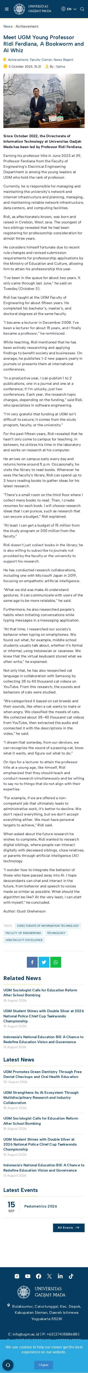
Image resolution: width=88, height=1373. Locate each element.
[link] (36, 9)
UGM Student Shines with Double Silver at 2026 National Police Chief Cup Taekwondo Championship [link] (43, 1016)
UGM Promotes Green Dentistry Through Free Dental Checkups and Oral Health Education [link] (42, 1074)
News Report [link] (63, 60)
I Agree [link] (44, 1365)
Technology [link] (56, 933)
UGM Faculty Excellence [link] (24, 940)
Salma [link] (60, 67)
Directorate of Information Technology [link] (48, 925)
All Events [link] (65, 1227)
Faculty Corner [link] (41, 60)
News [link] (8, 26)
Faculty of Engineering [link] (23, 933)
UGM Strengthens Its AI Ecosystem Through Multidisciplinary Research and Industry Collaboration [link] (41, 1097)
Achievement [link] (27, 26)
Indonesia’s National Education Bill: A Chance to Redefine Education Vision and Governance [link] (43, 1039)
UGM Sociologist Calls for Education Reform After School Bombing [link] (40, 992)
